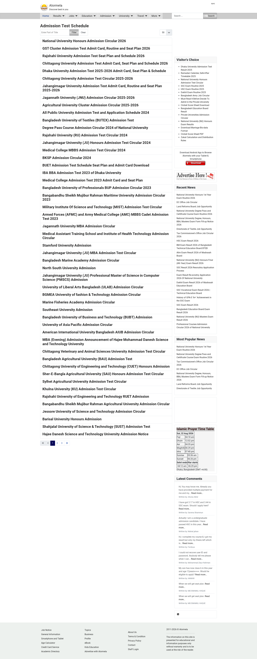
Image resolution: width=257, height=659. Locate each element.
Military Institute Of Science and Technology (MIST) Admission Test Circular (102, 207)
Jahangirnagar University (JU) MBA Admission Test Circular (89, 253)
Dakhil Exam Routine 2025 (193, 92)
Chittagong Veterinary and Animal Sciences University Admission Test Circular (103, 351)
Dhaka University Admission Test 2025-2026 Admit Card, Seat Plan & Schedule (104, 71)
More (154, 16)
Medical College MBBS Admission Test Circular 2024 (83, 150)
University (124, 16)
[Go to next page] (61, 443)
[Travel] (145, 16)
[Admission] (113, 16)
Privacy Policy (134, 640)
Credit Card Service (50, 647)
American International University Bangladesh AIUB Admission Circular (98, 332)
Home (45, 16)
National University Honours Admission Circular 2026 (84, 41)
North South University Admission (69, 268)
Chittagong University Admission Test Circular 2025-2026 (87, 78)
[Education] (94, 16)
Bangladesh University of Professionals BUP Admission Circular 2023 (96, 188)
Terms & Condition (136, 636)
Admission (105, 16)
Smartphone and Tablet (52, 638)
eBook (87, 643)
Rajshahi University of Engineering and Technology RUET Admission (95, 396)
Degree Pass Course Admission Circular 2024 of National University (95, 128)
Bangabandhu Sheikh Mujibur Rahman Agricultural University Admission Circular (106, 404)
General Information (50, 634)
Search (211, 16)
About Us (132, 632)
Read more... (197, 493)
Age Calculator (48, 643)
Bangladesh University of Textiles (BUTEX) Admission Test (88, 120)
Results (57, 16)
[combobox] (187, 16)
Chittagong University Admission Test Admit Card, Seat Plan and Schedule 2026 (105, 63)
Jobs (71, 16)
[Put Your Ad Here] (196, 176)
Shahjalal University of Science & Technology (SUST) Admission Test (96, 427)
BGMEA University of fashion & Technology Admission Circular (91, 295)
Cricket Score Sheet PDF (192, 134)
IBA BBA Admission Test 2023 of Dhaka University (81, 173)
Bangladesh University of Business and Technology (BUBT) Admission (97, 317)
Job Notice (46, 630)
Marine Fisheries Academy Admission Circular (78, 302)
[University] (131, 16)
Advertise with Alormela (96, 651)
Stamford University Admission (66, 245)
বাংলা (213, 3)
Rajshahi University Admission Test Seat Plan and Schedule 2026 (93, 56)
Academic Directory (50, 651)
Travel (140, 16)
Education (87, 16)
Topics (88, 630)
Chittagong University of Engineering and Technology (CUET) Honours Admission (106, 366)
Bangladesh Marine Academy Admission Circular (80, 260)
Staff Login (133, 649)
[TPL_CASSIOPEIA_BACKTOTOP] (252, 654)
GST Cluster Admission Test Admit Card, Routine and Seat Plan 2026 (96, 48)
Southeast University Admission (67, 310)
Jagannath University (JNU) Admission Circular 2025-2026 (88, 98)
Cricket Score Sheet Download (195, 105)
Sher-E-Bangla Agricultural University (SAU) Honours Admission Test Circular (103, 374)
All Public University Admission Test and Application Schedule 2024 (95, 113)
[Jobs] (76, 16)
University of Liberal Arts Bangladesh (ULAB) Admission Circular (92, 287)
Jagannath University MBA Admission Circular (78, 226)
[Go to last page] (67, 443)
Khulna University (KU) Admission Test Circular (79, 389)
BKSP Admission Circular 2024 (66, 158)
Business (89, 634)
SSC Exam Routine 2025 (192, 86)
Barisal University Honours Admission (72, 419)
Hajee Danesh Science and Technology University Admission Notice (95, 434)
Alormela (55, 5)
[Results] (63, 16)
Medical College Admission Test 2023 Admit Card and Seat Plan (92, 180)
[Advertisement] (106, 486)
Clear (83, 32)
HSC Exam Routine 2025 (192, 89)
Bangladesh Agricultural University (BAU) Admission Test (87, 359)
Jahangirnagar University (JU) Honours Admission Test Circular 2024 (96, 143)
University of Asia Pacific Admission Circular (77, 325)
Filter (74, 32)
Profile (88, 638)
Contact (131, 645)
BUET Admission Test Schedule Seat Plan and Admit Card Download (95, 165)
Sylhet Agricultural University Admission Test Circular (84, 382)
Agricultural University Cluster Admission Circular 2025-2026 (90, 105)
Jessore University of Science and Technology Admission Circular (93, 411)
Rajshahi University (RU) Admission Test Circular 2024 (84, 135)
